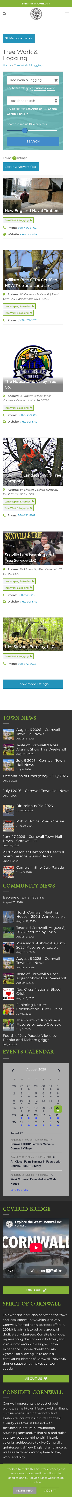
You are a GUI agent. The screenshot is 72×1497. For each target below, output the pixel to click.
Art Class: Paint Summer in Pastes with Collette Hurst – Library (36, 1164)
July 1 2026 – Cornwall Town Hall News (36, 791)
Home (7, 65)
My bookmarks (20, 38)
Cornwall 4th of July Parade (40, 867)
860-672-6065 (27, 663)
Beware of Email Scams (23, 897)
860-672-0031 (27, 595)
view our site (28, 234)
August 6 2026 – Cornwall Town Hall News (38, 732)
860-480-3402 (27, 227)
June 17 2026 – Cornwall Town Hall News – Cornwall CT (32, 839)
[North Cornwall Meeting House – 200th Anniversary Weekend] (8, 917)
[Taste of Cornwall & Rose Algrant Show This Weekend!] (8, 749)
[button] (4, 14)
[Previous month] (13, 1071)
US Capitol (50, 108)
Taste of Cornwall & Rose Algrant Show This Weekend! (41, 747)
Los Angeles (34, 108)
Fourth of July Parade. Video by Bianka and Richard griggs (30, 1038)
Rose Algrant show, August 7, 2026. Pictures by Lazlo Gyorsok (41, 945)
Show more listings (33, 684)
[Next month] (59, 1071)
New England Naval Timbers (32, 210)
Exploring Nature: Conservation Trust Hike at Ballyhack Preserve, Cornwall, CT (41, 1007)
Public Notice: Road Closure (40, 821)
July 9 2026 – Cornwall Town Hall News (40, 762)
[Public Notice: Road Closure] (8, 826)
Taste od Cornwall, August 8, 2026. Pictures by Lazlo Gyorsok (40, 930)
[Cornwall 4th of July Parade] (8, 872)
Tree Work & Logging (28, 65)
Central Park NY (17, 113)
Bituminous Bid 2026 (34, 806)
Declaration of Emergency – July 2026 (35, 776)
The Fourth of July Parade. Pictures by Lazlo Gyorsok (38, 1022)
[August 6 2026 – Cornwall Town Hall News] (8, 734)
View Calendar (19, 1190)
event (51, 88)
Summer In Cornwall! (36, 3)
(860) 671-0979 (27, 320)
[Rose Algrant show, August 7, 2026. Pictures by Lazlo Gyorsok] (8, 947)
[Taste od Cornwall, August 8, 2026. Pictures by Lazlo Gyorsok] (8, 932)
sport (29, 88)
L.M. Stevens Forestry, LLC (29, 646)
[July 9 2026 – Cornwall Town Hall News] (8, 765)
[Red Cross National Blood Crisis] (8, 994)
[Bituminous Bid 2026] (8, 810)
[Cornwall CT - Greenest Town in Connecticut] (36, 14)
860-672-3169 (27, 515)
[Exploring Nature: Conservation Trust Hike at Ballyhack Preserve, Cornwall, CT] (8, 1009)
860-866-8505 (27, 415)
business (40, 88)
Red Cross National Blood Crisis (38, 991)
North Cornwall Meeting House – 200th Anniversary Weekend (39, 914)
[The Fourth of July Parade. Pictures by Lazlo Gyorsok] (8, 1025)
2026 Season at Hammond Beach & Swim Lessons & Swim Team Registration (33, 854)
